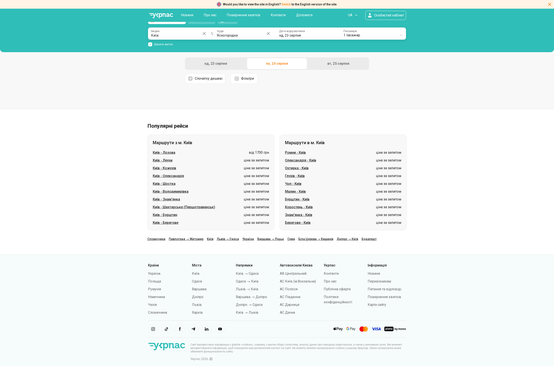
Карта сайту (377, 305)
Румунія (154, 289)
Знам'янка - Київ (298, 215)
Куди (220, 31)
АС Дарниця (289, 305)
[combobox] (373, 33)
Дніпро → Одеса (249, 305)
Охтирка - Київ (297, 168)
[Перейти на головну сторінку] (161, 15)
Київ (210, 239)
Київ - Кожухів (164, 168)
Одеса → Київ (247, 281)
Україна (248, 239)
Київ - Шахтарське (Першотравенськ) (184, 207)
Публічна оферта (337, 289)
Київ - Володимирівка (170, 191)
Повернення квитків (243, 15)
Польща (154, 281)
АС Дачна (287, 312)
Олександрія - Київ (300, 160)
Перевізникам (379, 281)
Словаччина (156, 239)
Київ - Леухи (162, 160)
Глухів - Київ (295, 176)
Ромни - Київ (295, 152)
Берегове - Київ (298, 223)
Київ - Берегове (165, 223)
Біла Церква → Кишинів (315, 239)
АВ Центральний (293, 273)
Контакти (278, 15)
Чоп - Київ (293, 184)
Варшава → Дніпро (251, 297)
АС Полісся (289, 289)
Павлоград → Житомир (186, 239)
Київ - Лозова (164, 152)
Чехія (152, 305)
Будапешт (369, 239)
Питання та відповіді (384, 289)
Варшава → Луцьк (270, 239)
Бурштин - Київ (297, 199)
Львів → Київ (247, 289)
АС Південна (290, 297)
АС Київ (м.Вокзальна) (298, 281)
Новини (187, 15)
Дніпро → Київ (347, 239)
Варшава (199, 289)
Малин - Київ (295, 191)
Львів (197, 305)
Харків (197, 312)
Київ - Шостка (164, 184)
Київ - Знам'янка (166, 199)
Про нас (210, 15)
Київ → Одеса (247, 273)
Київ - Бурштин (165, 215)
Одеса (197, 281)
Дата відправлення (292, 31)
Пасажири (350, 31)
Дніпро (197, 297)
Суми (291, 239)
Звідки (155, 31)
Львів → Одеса (228, 239)
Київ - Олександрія (168, 176)
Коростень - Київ (299, 207)
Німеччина (156, 297)
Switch (286, 4)
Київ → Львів (247, 312)
